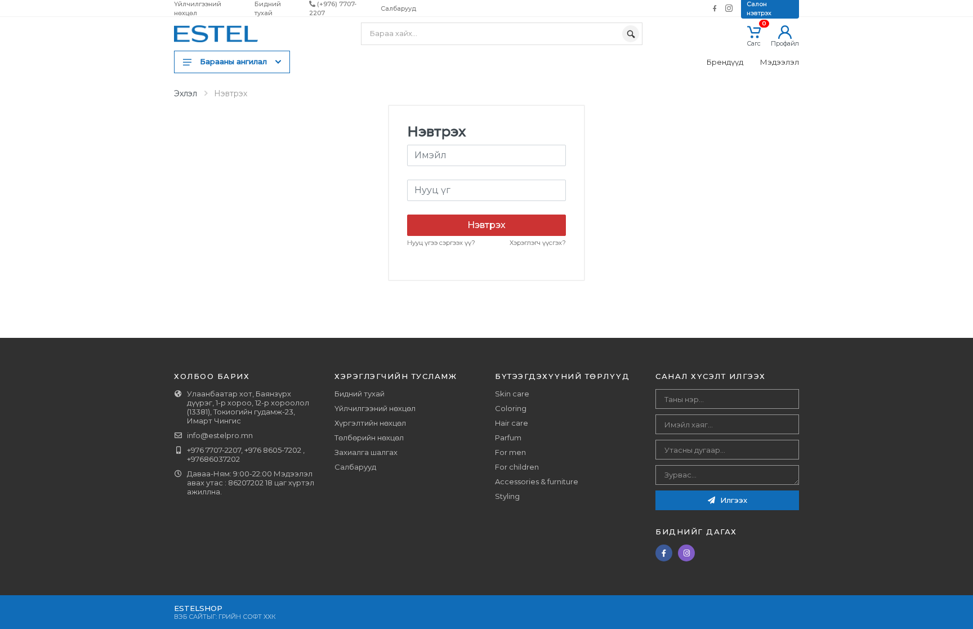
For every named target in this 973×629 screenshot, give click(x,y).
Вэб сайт (190, 617)
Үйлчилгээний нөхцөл (375, 408)
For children (517, 466)
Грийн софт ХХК (247, 617)
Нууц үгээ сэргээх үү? (441, 243)
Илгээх (732, 500)
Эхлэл (185, 93)
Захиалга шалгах (366, 452)
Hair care (511, 422)
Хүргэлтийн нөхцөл (370, 422)
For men (510, 452)
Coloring (510, 408)
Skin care (512, 393)
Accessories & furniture (536, 481)
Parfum (508, 437)
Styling (507, 496)
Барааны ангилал (233, 61)
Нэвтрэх (486, 225)
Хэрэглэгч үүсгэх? (538, 243)
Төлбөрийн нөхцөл (369, 437)
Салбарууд (398, 8)
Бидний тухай (359, 393)
